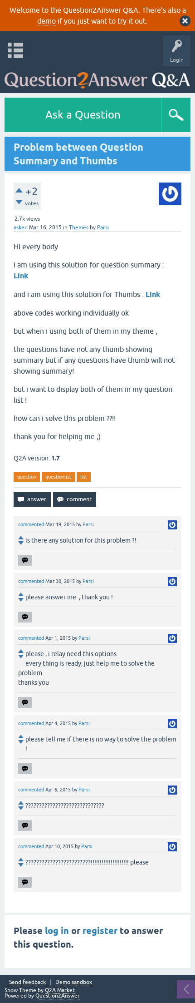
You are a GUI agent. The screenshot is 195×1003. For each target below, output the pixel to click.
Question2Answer (57, 996)
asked (21, 227)
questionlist (58, 476)
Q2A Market (60, 990)
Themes (78, 227)
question (26, 476)
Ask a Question (83, 115)
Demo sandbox (73, 982)
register (100, 930)
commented (31, 524)
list (83, 476)
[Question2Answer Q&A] (97, 77)
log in (57, 930)
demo (46, 21)
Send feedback (27, 982)
